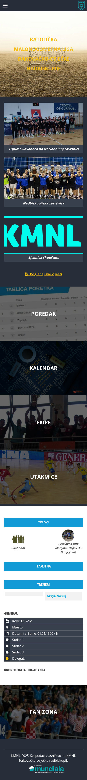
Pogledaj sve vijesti (45, 274)
